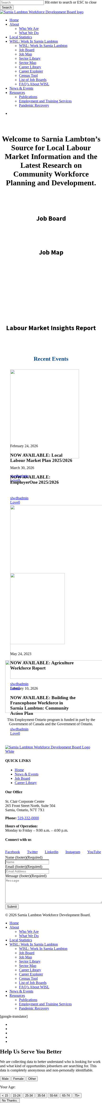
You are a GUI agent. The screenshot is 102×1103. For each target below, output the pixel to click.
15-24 (16, 1095)
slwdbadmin (19, 498)
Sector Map (27, 966)
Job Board (22, 778)
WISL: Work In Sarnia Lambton (33, 944)
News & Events (26, 774)
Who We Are (29, 932)
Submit (12, 906)
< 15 (5, 1095)
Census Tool (28, 978)
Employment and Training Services (45, 1004)
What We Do (29, 936)
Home (19, 770)
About (14, 927)
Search (7, 7)
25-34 (29, 1095)
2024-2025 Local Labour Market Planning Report (51, 290)
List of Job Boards (32, 983)
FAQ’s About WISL (34, 987)
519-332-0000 (28, 818)
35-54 (41, 1095)
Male (5, 1078)
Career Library (26, 783)
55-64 (53, 1095)
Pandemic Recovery (34, 1008)
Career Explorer (31, 974)
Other (32, 1078)
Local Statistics (20, 940)
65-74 (66, 1095)
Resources (17, 996)
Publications (28, 1000)
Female (18, 1078)
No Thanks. (10, 1100)
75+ (77, 1095)
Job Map (25, 957)
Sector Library (30, 961)
